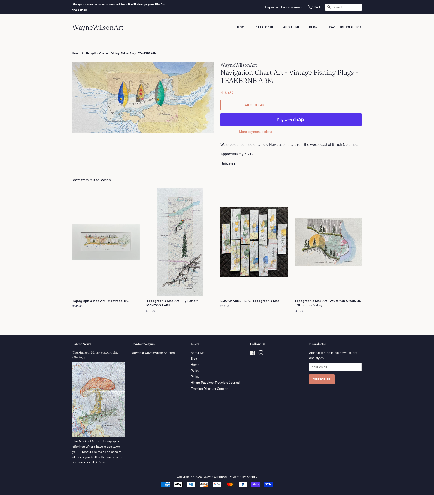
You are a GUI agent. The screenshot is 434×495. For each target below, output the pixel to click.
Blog (313, 27)
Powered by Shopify (243, 476)
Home (242, 27)
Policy (195, 370)
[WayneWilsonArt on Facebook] (252, 354)
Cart (317, 7)
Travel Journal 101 (344, 27)
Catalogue (265, 27)
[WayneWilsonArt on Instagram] (260, 354)
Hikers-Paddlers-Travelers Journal (215, 382)
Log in (269, 7)
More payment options (255, 132)
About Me (291, 27)
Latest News (81, 344)
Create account (291, 7)
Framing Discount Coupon (209, 388)
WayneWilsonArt (97, 27)
